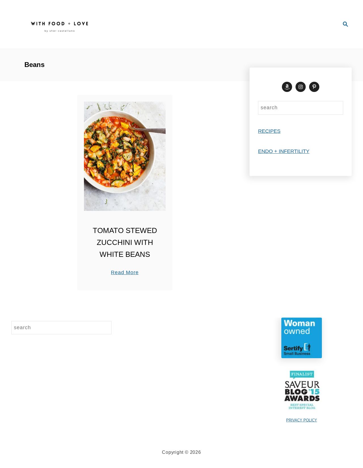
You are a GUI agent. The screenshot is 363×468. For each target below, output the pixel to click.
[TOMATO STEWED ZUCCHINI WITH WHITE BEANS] (125, 156)
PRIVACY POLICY (301, 420)
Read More (124, 273)
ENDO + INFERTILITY (283, 151)
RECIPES (269, 131)
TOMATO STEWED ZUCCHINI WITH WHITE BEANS (125, 242)
